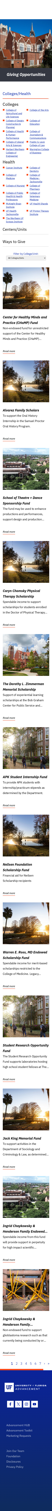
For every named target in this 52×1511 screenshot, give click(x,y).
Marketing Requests (18, 1436)
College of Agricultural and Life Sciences (14, 113)
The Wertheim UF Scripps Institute (15, 220)
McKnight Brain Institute (13, 205)
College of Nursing (15, 185)
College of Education (35, 122)
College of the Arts (39, 110)
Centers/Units (15, 229)
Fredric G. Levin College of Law (37, 144)
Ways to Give (14, 241)
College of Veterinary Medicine (35, 196)
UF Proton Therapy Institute (39, 213)
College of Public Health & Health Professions (14, 196)
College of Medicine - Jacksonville (36, 178)
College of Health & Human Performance (15, 134)
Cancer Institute (14, 167)
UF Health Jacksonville (12, 213)
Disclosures (13, 1461)
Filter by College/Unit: (26, 253)
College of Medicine (11, 177)
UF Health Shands (39, 203)
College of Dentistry (35, 169)
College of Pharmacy (35, 187)
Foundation (13, 1456)
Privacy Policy (14, 1467)
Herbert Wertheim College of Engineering (15, 152)
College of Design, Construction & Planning (15, 124)
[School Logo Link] (24, 1387)
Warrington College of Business (39, 151)
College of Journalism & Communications (38, 134)
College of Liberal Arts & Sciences (15, 144)
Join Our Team (15, 1451)
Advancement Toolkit (19, 1430)
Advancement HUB (18, 1425)
